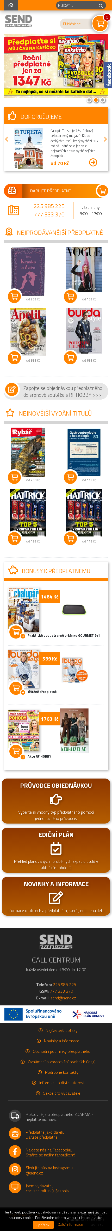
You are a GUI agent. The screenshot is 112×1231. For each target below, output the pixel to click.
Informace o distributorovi (61, 1082)
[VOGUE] (84, 269)
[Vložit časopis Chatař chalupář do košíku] (16, 631)
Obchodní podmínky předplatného (61, 1051)
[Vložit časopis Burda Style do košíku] (70, 357)
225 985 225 (49, 206)
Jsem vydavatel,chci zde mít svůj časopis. (48, 1188)
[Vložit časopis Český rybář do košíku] (14, 477)
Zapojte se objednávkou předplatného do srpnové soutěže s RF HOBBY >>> (62, 391)
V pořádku (43, 1225)
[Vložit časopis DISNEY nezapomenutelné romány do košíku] (14, 296)
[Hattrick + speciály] (84, 512)
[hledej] (101, 5)
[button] (6, 139)
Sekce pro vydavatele (61, 1093)
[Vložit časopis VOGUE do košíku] (70, 296)
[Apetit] (28, 332)
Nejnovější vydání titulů (55, 413)
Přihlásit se (72, 24)
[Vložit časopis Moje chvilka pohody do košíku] (16, 750)
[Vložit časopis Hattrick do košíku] (14, 538)
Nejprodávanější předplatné (59, 232)
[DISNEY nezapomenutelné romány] (28, 271)
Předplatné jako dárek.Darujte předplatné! (45, 1134)
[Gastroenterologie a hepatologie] (84, 452)
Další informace (70, 1224)
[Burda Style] (84, 330)
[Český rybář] (28, 452)
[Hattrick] (28, 512)
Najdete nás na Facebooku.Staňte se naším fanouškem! (50, 1152)
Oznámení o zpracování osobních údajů (61, 1062)
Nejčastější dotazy (62, 1030)
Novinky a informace (61, 1041)
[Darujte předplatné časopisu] (56, 191)
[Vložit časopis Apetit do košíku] (14, 357)
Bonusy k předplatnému (55, 571)
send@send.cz (63, 998)
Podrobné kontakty (61, 1072)
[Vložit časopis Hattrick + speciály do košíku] (70, 538)
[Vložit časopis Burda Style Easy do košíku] (16, 687)
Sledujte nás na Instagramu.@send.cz (49, 1170)
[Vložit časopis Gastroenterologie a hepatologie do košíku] (70, 477)
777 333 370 (49, 214)
